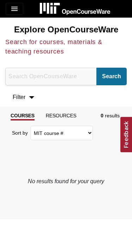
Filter (25, 97)
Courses (22, 115)
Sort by (20, 133)
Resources (61, 115)
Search (111, 76)
